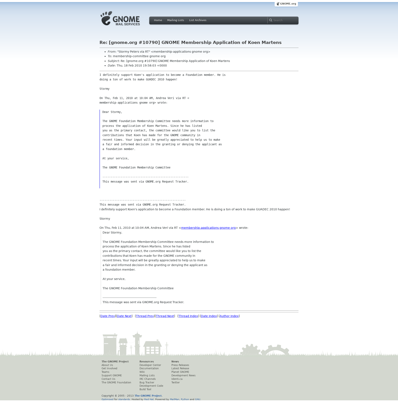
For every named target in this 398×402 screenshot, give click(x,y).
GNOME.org (288, 3)
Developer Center (150, 365)
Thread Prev (145, 316)
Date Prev (108, 316)
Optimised (107, 399)
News (175, 361)
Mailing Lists (175, 20)
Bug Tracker (147, 382)
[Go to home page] (126, 26)
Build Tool (145, 389)
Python (185, 399)
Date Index (209, 316)
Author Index (229, 316)
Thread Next (165, 316)
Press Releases (180, 365)
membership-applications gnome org (208, 227)
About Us (107, 365)
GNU (197, 399)
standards (124, 399)
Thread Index (188, 316)
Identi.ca (176, 379)
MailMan (174, 399)
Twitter (175, 382)
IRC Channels (148, 379)
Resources (147, 361)
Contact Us (108, 379)
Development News (183, 375)
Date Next (124, 316)
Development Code (151, 385)
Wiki (142, 372)
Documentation (149, 368)
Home (158, 20)
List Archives (197, 20)
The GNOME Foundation (116, 382)
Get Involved (109, 368)
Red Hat (149, 399)
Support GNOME (112, 375)
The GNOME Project (115, 361)
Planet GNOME (180, 372)
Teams (105, 372)
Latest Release (180, 368)
